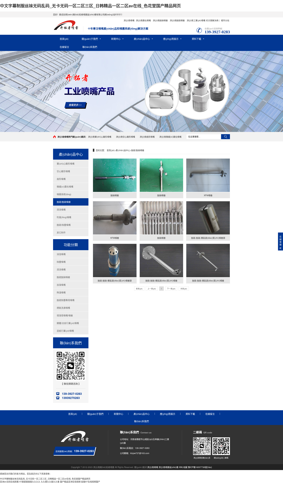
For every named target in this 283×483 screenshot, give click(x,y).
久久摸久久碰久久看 (50, 481)
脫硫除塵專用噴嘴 (65, 300)
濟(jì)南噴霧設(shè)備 (168, 467)
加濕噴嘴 (61, 284)
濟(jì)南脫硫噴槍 (177, 20)
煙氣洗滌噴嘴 (63, 307)
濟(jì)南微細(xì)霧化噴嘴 (170, 136)
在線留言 (64, 47)
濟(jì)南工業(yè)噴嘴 (196, 20)
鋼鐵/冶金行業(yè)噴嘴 (68, 323)
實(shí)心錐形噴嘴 (65, 163)
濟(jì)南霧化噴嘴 (143, 20)
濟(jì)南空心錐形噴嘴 (125, 136)
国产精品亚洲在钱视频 (70, 481)
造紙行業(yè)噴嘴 (65, 330)
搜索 (225, 136)
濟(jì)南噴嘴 (129, 20)
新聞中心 (116, 38)
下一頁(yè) (171, 288)
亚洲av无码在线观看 (9, 481)
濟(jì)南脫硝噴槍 (160, 20)
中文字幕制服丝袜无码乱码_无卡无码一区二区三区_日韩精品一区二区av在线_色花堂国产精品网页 (90, 6)
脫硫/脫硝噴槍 (64, 201)
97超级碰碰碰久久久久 (29, 481)
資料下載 (196, 38)
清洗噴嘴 (61, 209)
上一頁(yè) (152, 288)
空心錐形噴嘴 (63, 171)
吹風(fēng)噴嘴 (64, 217)
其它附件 (61, 232)
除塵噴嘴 (61, 261)
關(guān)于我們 (90, 38)
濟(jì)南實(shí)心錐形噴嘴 (99, 136)
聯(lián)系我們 (89, 47)
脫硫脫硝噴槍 (63, 277)
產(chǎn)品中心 (142, 38)
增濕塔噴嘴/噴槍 (65, 315)
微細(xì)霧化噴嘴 (65, 186)
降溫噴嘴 (61, 292)
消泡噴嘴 (61, 254)
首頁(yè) (64, 38)
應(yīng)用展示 (170, 38)
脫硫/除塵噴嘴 (64, 224)
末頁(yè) (183, 288)
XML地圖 (183, 467)
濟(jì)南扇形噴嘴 (147, 136)
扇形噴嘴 (61, 178)
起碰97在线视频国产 (90, 481)
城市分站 (225, 20)
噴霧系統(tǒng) (64, 194)
